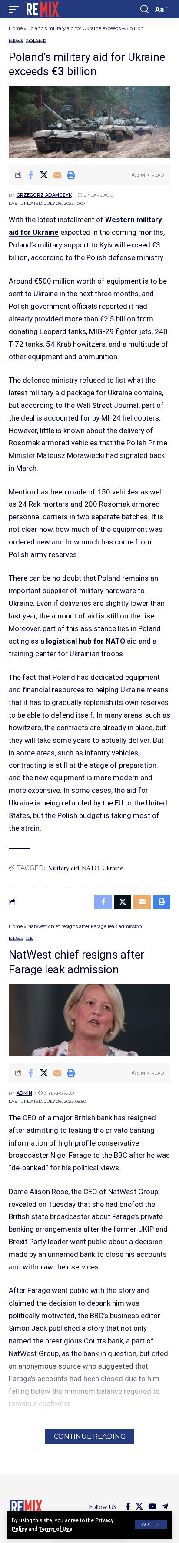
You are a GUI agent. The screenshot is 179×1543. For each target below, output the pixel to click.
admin (24, 1093)
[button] (151, 1524)
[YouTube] (152, 1506)
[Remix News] (41, 9)
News (16, 41)
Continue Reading (90, 1436)
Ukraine (113, 868)
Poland (36, 41)
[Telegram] (164, 1506)
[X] (139, 1506)
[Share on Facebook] (30, 175)
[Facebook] (128, 1506)
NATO (90, 868)
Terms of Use (55, 1529)
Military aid (63, 868)
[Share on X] (44, 175)
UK (29, 938)
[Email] (57, 175)
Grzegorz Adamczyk (44, 195)
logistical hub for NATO (85, 641)
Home (16, 28)
